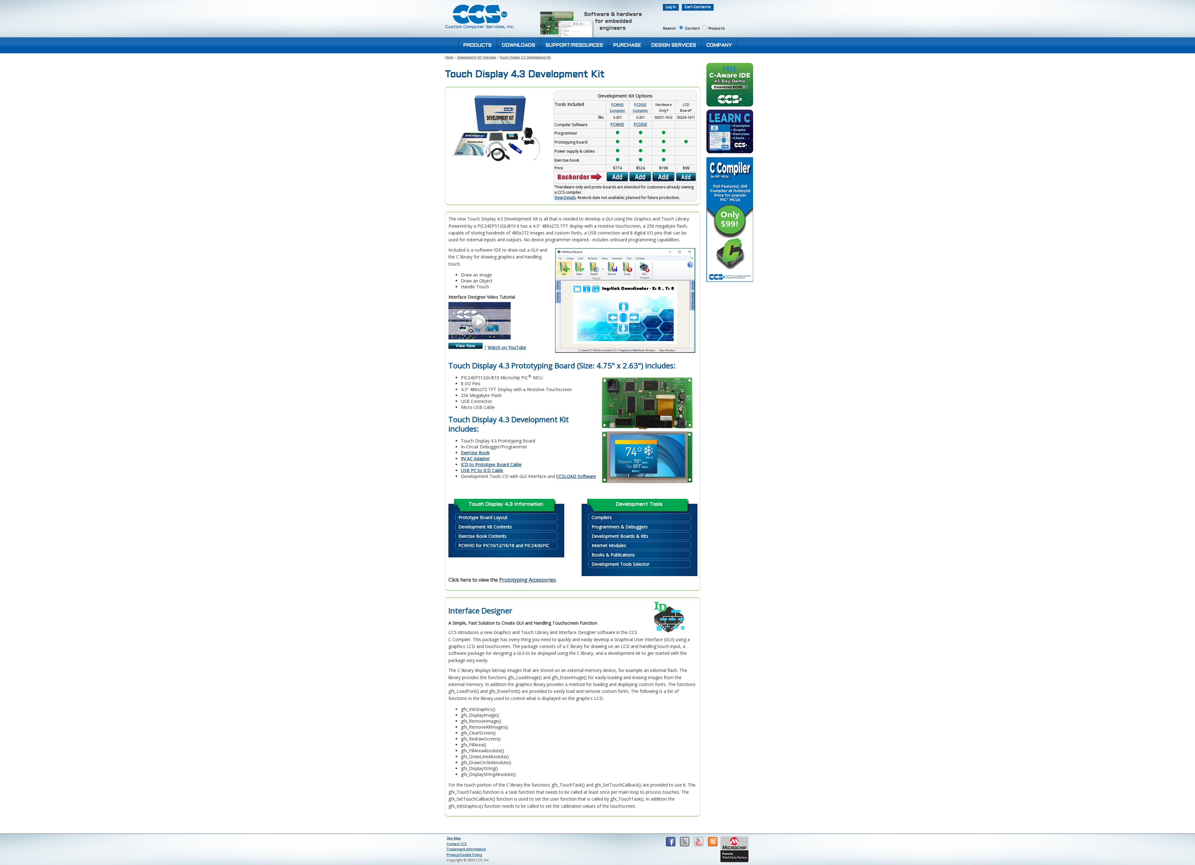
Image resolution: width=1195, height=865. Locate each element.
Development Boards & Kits (620, 536)
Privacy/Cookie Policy (464, 854)
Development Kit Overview (476, 57)
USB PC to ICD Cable (482, 470)
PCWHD (617, 124)
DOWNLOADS (518, 45)
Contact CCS (456, 843)
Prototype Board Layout (483, 517)
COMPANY (719, 45)
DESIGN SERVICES (673, 45)
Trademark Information (466, 849)
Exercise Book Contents (482, 536)
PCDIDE (640, 124)
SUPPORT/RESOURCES (574, 45)
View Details (565, 197)
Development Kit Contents (485, 527)
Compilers (602, 517)
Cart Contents (698, 7)
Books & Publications (613, 555)
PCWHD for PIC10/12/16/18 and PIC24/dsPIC (503, 545)
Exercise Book (475, 453)
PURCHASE (627, 45)
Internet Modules (609, 545)
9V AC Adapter (475, 458)
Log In (671, 7)
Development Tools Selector (620, 564)
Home (449, 57)
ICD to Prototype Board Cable (491, 464)
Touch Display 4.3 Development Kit (525, 57)
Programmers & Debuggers (620, 527)
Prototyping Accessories (527, 579)
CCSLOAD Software (576, 476)
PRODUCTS (477, 45)
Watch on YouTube (507, 347)
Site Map (454, 838)
